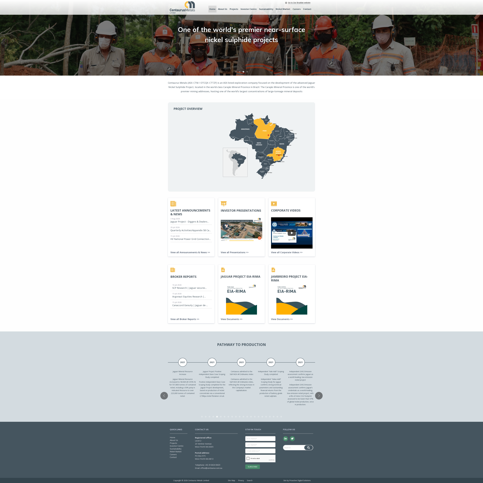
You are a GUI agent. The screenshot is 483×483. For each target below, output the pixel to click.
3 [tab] (243, 72)
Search (249, 480)
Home (212, 9)
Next (319, 395)
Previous (164, 395)
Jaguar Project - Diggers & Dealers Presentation (188, 221)
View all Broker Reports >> (184, 319)
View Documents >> (231, 319)
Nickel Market (283, 9)
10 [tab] (236, 416)
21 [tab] (277, 416)
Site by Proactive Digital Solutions (297, 480)
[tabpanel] (241, 38)
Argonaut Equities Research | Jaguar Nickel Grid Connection (188, 296)
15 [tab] (254, 416)
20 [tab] (273, 416)
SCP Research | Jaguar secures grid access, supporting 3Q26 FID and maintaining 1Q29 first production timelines (190, 288)
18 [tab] (266, 416)
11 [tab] (239, 416)
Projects (234, 9)
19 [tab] (270, 416)
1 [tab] (236, 72)
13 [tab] (247, 416)
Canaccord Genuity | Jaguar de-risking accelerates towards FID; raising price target (189, 305)
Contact (307, 9)
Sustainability (266, 9)
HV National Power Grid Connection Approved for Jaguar (189, 239)
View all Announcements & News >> (190, 252)
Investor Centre (249, 9)
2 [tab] (239, 72)
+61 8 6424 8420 (212, 465)
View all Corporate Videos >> (287, 252)
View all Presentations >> (235, 252)
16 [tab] (258, 416)
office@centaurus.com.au (211, 468)
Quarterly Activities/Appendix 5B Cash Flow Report (191, 230)
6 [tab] (220, 416)
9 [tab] (232, 416)
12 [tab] (243, 416)
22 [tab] (281, 416)
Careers (297, 9)
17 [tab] (262, 416)
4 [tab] (247, 72)
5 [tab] (217, 416)
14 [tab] (251, 416)
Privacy (241, 480)
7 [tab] (224, 416)
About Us (222, 9)
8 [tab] (228, 416)
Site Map (231, 480)
